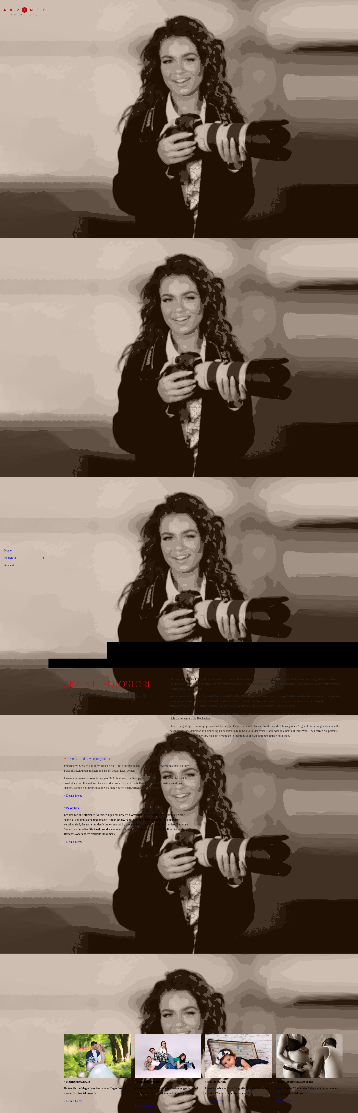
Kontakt (9, 565)
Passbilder (72, 808)
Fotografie (10, 557)
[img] (24, 14)
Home (8, 550)
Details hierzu (74, 795)
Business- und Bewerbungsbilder (88, 759)
